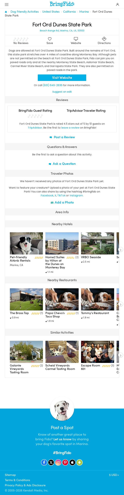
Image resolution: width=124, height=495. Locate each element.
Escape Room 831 (90, 367)
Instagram (76, 195)
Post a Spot (62, 427)
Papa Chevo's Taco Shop (55, 314)
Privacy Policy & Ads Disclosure (25, 485)
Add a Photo (64, 202)
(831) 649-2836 (52, 85)
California (69, 11)
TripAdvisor (35, 127)
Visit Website (62, 77)
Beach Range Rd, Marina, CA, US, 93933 (62, 30)
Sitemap (10, 475)
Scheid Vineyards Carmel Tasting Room (60, 367)
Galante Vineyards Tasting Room (19, 369)
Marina (84, 11)
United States (51, 11)
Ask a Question (64, 164)
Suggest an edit (62, 92)
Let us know (62, 439)
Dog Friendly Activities (24, 11)
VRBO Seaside (91, 257)
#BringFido (62, 452)
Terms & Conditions (17, 480)
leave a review (70, 127)
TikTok (61, 195)
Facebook (47, 195)
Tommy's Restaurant (95, 313)
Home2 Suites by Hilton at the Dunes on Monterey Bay (55, 262)
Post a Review (64, 137)
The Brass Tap (19, 313)
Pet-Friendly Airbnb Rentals (20, 259)
